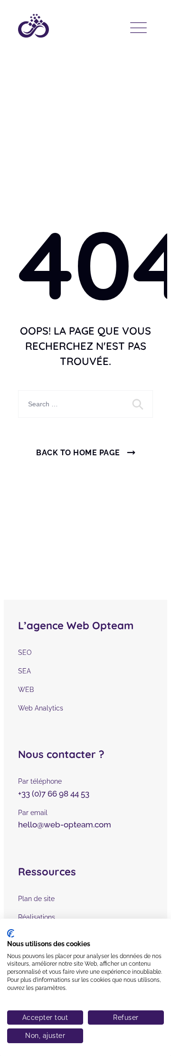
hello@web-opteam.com (64, 824)
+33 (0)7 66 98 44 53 (53, 793)
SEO (25, 652)
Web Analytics (40, 708)
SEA (24, 671)
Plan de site (36, 898)
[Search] (139, 404)
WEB (26, 689)
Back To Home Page (78, 452)
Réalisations (36, 917)
